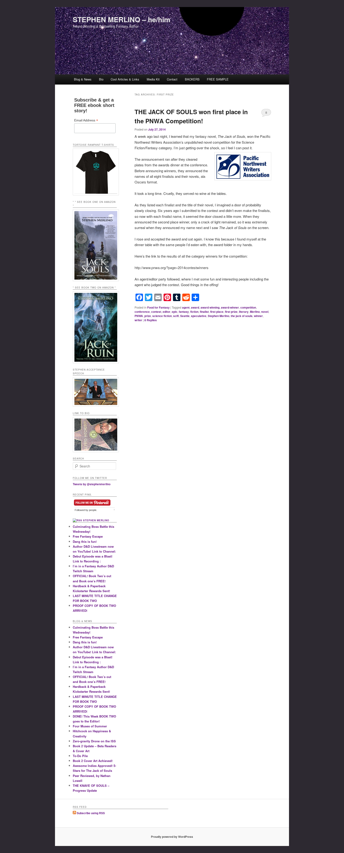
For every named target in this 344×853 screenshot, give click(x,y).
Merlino (255, 312)
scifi (176, 316)
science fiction (162, 316)
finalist (204, 312)
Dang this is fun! (85, 541)
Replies (150, 320)
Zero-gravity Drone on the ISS (94, 741)
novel (264, 312)
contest (156, 312)
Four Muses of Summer (90, 726)
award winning (210, 307)
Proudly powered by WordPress (172, 837)
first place (216, 312)
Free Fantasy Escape (88, 536)
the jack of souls (242, 316)
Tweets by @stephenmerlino (91, 484)
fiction (194, 312)
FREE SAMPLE (218, 79)
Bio (101, 79)
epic (174, 312)
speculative (198, 316)
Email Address (86, 120)
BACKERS (192, 79)
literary (244, 312)
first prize (231, 312)
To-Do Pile (80, 756)
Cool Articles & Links (125, 79)
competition (248, 307)
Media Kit (153, 79)
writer (138, 320)
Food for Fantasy (158, 307)
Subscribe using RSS (90, 813)
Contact (172, 79)
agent (186, 307)
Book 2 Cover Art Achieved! (93, 760)
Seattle (185, 316)
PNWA (139, 316)
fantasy (184, 312)
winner (258, 316)
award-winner (230, 307)
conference (142, 312)
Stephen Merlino (218, 316)
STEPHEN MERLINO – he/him (121, 19)
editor (166, 312)
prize (147, 316)
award (195, 307)
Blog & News (82, 79)
